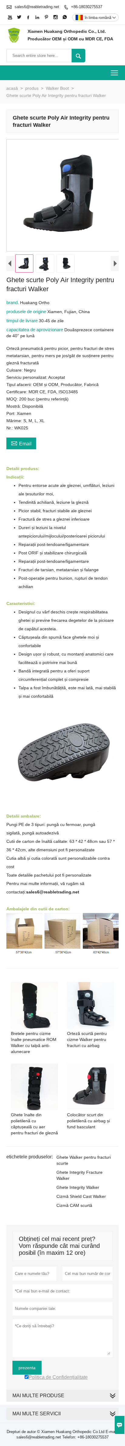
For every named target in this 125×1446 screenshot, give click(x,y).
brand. (13, 302)
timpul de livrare (22, 320)
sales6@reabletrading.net (37, 7)
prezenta (27, 1367)
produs (32, 88)
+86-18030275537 (86, 7)
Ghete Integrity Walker (77, 1187)
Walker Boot (57, 88)
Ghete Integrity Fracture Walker (79, 1175)
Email (21, 443)
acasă (12, 88)
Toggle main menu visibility (114, 72)
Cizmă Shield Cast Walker (81, 1196)
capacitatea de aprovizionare (35, 329)
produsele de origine (26, 311)
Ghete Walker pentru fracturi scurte (83, 1160)
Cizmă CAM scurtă (74, 1205)
